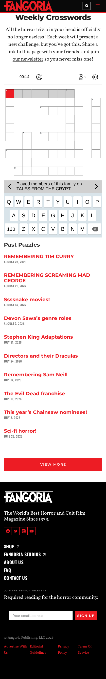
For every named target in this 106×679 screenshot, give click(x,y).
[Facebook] (8, 531)
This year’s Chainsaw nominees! (45, 412)
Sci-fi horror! (20, 431)
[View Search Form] (86, 6)
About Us (13, 562)
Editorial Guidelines (38, 649)
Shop (9, 546)
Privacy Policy (63, 649)
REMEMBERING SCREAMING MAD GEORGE (47, 278)
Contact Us (15, 578)
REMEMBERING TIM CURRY (39, 256)
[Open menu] (97, 6)
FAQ (7, 570)
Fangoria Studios (22, 554)
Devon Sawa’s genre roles (37, 318)
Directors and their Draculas (41, 356)
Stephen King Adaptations (38, 337)
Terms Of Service (85, 649)
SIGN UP (86, 616)
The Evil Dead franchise (34, 393)
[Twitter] (16, 531)
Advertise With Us (15, 649)
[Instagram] (24, 531)
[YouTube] (31, 531)
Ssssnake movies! (27, 299)
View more (53, 464)
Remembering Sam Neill (36, 375)
